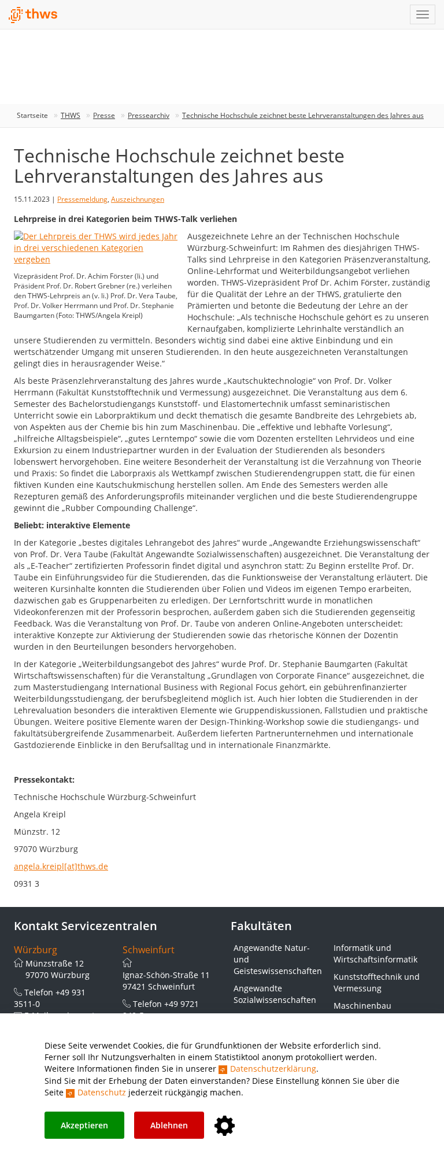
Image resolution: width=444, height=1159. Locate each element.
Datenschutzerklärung (273, 1068)
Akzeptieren (84, 1125)
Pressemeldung (82, 199)
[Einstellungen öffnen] (224, 1126)
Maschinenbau (362, 1005)
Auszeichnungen (137, 199)
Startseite (32, 115)
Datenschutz (101, 1092)
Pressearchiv (148, 115)
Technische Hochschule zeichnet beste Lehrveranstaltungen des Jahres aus (303, 115)
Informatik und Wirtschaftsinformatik (375, 953)
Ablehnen (169, 1125)
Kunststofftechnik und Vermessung (377, 982)
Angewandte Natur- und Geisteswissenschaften (278, 959)
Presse (104, 115)
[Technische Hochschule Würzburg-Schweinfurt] (33, 15)
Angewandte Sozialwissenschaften (275, 994)
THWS (70, 115)
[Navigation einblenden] (422, 14)
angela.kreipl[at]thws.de (61, 866)
